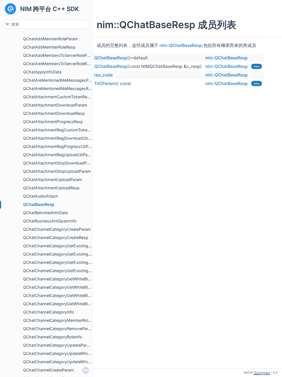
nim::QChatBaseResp (180, 45)
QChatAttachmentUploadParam (52, 179)
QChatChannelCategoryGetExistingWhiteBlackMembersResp (79, 254)
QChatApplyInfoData (42, 72)
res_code (103, 75)
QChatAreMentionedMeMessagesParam (60, 80)
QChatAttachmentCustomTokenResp (57, 96)
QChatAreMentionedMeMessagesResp (59, 88)
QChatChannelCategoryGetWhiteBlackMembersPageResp (77, 287)
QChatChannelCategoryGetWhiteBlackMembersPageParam (78, 279)
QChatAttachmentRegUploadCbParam (58, 154)
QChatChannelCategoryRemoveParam (58, 328)
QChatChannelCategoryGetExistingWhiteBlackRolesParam (77, 262)
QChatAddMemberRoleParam (50, 38)
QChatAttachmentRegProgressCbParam (60, 146)
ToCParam (104, 83)
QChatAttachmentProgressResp (53, 121)
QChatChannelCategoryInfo (48, 312)
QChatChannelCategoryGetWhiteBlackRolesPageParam (74, 295)
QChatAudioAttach (40, 196)
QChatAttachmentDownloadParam (55, 105)
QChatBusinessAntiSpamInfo (50, 221)
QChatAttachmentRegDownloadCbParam (61, 138)
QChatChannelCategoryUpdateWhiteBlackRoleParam (72, 361)
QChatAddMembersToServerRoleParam (59, 55)
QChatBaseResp (38, 204)
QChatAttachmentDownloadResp (54, 113)
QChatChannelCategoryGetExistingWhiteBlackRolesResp (75, 270)
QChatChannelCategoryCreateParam (57, 229)
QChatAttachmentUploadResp (51, 187)
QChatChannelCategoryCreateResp (55, 237)
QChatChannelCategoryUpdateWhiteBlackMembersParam (77, 353)
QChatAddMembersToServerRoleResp (58, 63)
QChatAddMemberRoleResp (49, 47)
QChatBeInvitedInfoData (45, 212)
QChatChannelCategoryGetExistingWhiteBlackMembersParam (80, 245)
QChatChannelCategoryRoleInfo (52, 336)
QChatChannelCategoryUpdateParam (58, 345)
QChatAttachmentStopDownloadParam (59, 163)
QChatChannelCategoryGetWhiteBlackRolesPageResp (73, 303)
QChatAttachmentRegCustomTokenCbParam (65, 130)
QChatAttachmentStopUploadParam (57, 171)
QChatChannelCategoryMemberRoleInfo (60, 320)
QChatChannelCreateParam (48, 370)
